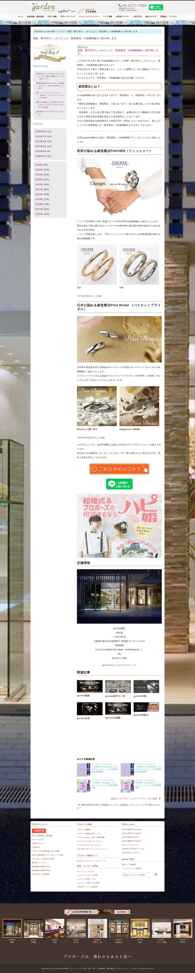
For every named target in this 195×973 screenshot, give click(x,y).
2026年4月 (41, 151)
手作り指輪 (52, 16)
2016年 (39, 214)
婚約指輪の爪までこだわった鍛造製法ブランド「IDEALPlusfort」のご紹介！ (51, 85)
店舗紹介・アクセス (168, 16)
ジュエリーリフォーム (85, 871)
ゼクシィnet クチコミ (130, 845)
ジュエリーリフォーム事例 (87, 875)
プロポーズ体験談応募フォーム (89, 833)
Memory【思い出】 (87, 429)
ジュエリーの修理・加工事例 (88, 883)
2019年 (39, 199)
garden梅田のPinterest (131, 841)
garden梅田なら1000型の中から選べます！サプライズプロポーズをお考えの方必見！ (51, 104)
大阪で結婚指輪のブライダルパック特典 (47, 855)
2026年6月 (41, 141)
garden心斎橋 (112, 718)
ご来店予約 (137, 16)
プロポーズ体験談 (84, 830)
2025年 (39, 170)
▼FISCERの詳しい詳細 (89, 296)
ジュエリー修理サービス (86, 879)
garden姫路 (83, 695)
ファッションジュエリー (89, 16)
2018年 (39, 204)
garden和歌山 (141, 715)
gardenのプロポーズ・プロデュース (91, 861)
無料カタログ (151, 16)
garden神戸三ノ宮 (115, 696)
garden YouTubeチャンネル (133, 849)
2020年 (39, 194)
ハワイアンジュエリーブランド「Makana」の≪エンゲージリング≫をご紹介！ (51, 95)
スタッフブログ (38, 839)
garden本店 (83, 718)
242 (79, 287)
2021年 (39, 189)
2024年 (39, 175)
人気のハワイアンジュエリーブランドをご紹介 (134, 798)
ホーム (20, 16)
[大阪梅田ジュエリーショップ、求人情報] (88, 10)
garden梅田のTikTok (130, 837)
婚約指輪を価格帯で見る (41, 866)
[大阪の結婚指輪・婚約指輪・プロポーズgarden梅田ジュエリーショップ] (43, 3)
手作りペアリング (67, 16)
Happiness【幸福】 (130, 429)
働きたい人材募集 (129, 864)
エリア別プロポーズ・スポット (89, 845)
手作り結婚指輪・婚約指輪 (42, 836)
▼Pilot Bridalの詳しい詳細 (91, 438)
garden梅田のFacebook (132, 829)
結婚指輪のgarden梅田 (45, 31)
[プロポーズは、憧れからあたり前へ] (97, 954)
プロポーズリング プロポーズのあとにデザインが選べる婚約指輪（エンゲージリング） (97, 22)
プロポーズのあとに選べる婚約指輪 (91, 837)
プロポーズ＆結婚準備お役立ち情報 (46, 851)
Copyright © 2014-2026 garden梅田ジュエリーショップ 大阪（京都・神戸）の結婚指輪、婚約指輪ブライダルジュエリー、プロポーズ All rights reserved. (97, 968)
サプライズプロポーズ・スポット (90, 841)
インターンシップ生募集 (131, 868)
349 (121, 287)
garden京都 (140, 696)
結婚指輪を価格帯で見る (41, 870)
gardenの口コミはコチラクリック (119, 665)
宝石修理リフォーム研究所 (87, 887)
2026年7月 (41, 136)
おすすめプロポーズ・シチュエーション (92, 849)
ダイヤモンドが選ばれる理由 (43, 859)
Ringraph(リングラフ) (131, 852)
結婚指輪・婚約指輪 (35, 16)
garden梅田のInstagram (132, 833)
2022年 (39, 184)
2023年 (39, 179)
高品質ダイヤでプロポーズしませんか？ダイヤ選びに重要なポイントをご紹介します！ (51, 76)
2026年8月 (41, 131)
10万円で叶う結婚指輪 (41, 874)
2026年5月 (41, 146)
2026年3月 (41, 156)
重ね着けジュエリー (39, 863)
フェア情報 (107, 16)
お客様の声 (36, 847)
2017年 (39, 209)
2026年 (39, 165)
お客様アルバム (122, 16)
